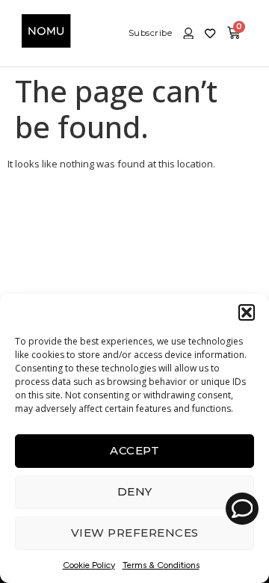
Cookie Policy (89, 565)
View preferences (135, 532)
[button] (246, 312)
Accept (134, 450)
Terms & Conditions (161, 565)
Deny (134, 491)
